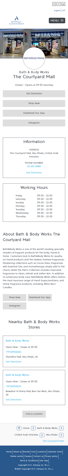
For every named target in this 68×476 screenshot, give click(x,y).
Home (9, 452)
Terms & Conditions (29, 461)
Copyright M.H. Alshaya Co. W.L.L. (34, 465)
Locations (41, 452)
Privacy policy (51, 456)
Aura (33, 452)
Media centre (16, 456)
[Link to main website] (14, 20)
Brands (26, 452)
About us (17, 452)
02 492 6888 (34, 167)
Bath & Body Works (17, 341)
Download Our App (24, 112)
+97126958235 (13, 387)
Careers (28, 456)
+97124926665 (13, 352)
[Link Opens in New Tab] (54, 4)
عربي (63, 10)
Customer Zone (55, 452)
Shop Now (21, 103)
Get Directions (22, 93)
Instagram (21, 122)
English (57, 11)
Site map (44, 461)
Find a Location (34, 414)
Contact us (38, 456)
